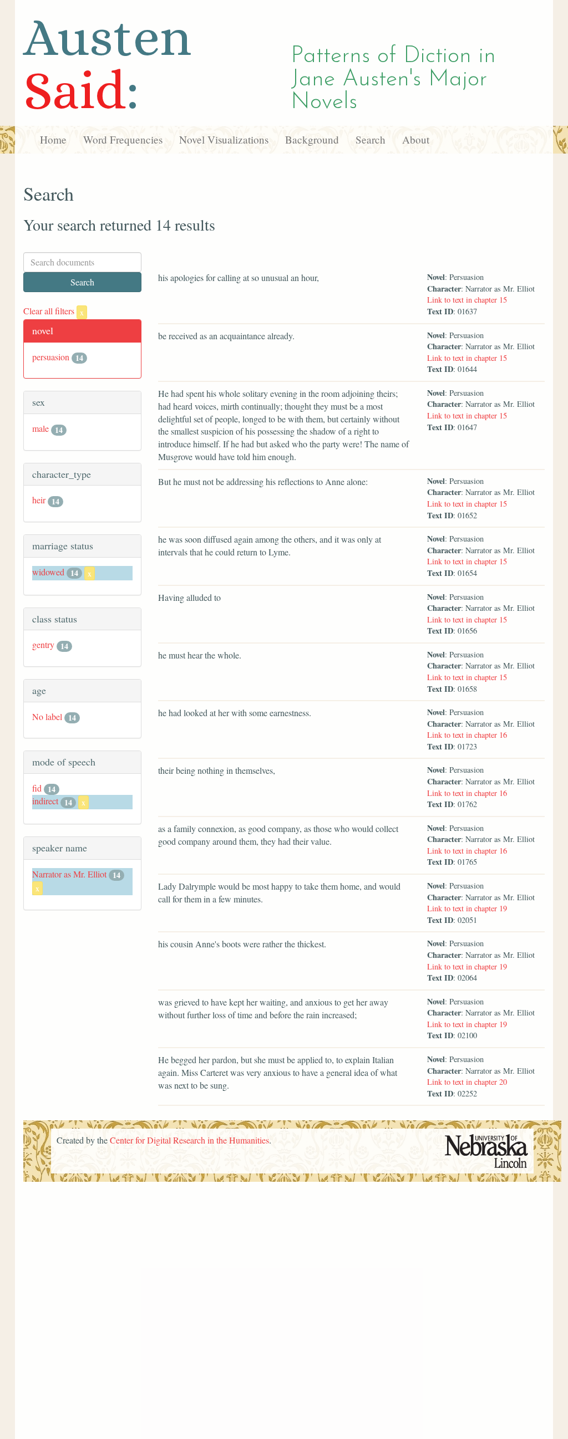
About (415, 139)
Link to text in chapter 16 (467, 734)
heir (38, 500)
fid (37, 788)
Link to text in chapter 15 (467, 299)
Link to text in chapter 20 (467, 1081)
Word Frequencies (123, 139)
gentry (43, 644)
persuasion (50, 357)
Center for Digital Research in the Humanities (189, 1140)
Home (53, 139)
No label (47, 716)
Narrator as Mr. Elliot (69, 874)
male (40, 428)
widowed (48, 572)
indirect (45, 801)
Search (371, 139)
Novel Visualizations (223, 139)
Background (312, 139)
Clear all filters (53, 311)
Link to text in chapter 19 (467, 908)
